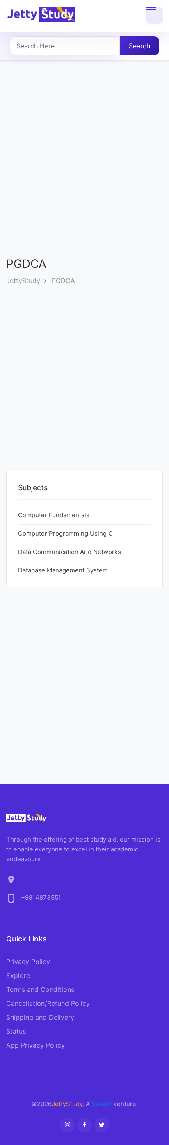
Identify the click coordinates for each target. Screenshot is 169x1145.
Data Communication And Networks (69, 552)
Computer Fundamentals (53, 515)
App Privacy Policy (35, 1045)
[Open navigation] (154, 15)
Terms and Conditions (40, 989)
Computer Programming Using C (65, 533)
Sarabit (101, 1104)
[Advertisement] (84, 165)
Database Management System (63, 570)
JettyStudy (23, 280)
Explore (18, 975)
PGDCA (63, 280)
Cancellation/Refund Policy (48, 1003)
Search (139, 46)
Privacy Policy (28, 961)
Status (16, 1031)
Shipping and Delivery (40, 1017)
